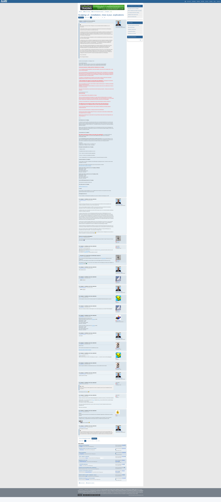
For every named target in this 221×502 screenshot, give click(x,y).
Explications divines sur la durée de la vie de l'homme (87, 448)
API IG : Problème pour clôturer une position (135, 10)
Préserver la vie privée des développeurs (85, 236)
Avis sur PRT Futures (131, 27)
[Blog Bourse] (4, 1)
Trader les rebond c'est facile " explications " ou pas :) (88, 474)
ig (84, 418)
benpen (81, 446)
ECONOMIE (194, 1)
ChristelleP (87, 479)
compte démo (104, 258)
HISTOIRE (202, 1)
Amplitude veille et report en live (133, 14)
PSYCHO (206, 1)
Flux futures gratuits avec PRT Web (133, 25)
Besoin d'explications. (82, 452)
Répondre (81, 17)
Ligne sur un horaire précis (132, 16)
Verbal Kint (82, 453)
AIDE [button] (214, 1)
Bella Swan (82, 449)
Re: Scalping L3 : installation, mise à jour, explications (87, 199)
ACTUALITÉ (189, 1)
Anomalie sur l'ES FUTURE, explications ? (86, 470)
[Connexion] (111, 12)
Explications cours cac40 (83, 460)
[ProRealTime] (102, 7)
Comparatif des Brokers (131, 31)
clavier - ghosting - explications (84, 456)
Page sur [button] (87, 17)
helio (81, 465)
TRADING (210, 1)
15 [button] (102, 17)
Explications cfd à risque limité (84, 445)
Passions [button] (218, 1)
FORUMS (198, 1)
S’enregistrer (107, 11)
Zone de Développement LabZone (97, 11)
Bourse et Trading (87, 11)
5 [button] (98, 17)
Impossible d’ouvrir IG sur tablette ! (133, 8)
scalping (93, 319)
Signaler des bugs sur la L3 (83, 186)
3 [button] (94, 17)
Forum (81, 11)
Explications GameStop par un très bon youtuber (87, 478)
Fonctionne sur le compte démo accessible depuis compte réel (90, 255)
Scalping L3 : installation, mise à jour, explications (101, 15)
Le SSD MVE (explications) (83, 464)
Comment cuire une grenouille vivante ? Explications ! (88, 467)
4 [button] (96, 17)
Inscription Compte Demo (132, 29)
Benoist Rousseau (83, 461)
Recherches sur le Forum (132, 33)
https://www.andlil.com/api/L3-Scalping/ (85, 165)
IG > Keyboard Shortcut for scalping (133, 12)
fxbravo (123, 456)
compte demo (86, 252)
